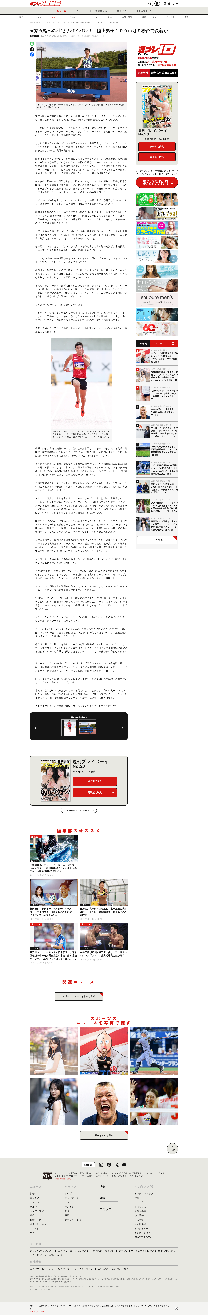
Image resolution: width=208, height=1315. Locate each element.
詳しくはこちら (37, 1311)
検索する (149, 3)
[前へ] (35, 727)
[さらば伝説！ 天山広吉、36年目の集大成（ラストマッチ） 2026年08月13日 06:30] (104, 1102)
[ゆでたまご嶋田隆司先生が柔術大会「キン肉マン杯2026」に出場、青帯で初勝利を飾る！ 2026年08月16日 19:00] (104, 1051)
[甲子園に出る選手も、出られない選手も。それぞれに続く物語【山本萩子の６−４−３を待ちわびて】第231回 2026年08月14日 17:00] (54, 1102)
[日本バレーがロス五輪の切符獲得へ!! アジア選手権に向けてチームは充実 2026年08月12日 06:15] (154, 1102)
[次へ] (122, 727)
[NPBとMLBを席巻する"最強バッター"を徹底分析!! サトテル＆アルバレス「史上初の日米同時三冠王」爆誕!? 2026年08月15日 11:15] (154, 1051)
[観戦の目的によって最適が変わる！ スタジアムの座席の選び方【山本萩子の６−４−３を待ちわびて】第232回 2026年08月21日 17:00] (54, 1051)
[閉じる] (176, 1308)
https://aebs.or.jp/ (63, 1179)
